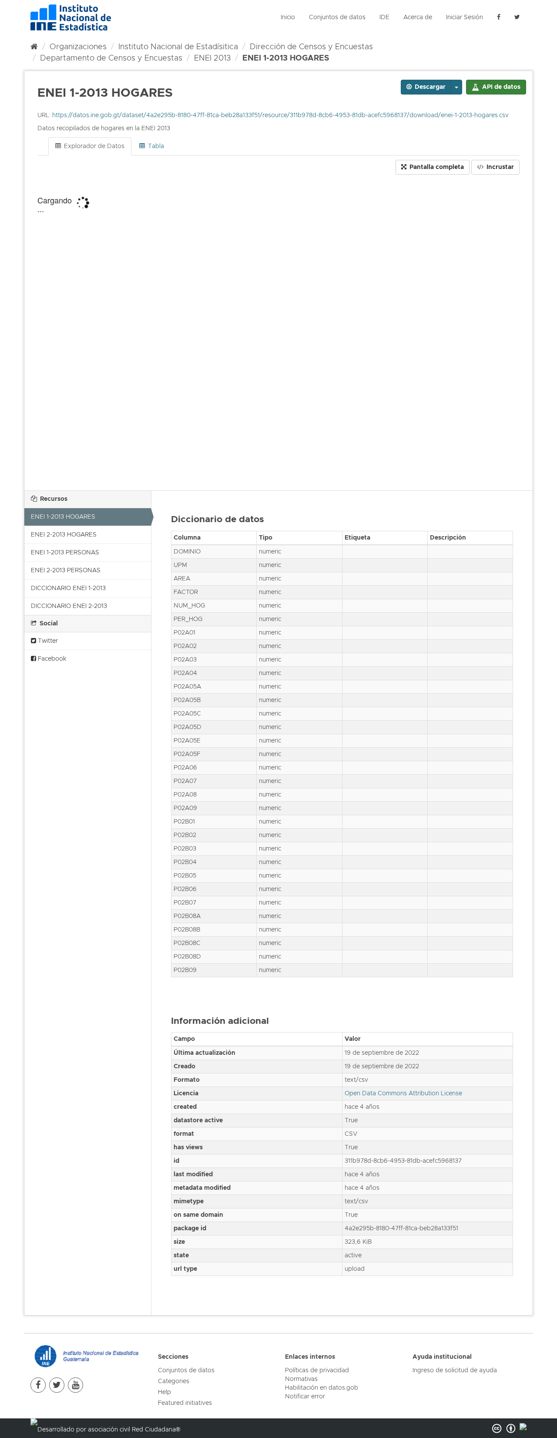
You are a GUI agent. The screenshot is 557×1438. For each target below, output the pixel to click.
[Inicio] (34, 47)
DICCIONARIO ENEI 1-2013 (68, 588)
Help (164, 1392)
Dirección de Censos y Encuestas (311, 47)
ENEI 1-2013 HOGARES (285, 58)
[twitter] (56, 1385)
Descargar (429, 87)
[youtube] (75, 1385)
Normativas (301, 1379)
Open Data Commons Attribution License (403, 1093)
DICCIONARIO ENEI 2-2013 (69, 606)
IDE (384, 17)
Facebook (51, 659)
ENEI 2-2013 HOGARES (64, 535)
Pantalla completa (436, 167)
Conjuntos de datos (337, 17)
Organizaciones (78, 47)
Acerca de (417, 17)
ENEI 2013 (212, 58)
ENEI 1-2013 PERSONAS (65, 553)
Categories (173, 1381)
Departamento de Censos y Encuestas (111, 58)
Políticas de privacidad (317, 1370)
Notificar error (305, 1397)
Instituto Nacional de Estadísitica (178, 47)
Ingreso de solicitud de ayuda (455, 1370)
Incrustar (499, 167)
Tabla (155, 146)
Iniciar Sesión (464, 17)
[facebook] (498, 17)
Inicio (288, 17)
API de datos (500, 87)
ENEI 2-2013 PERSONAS (66, 570)
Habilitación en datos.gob (321, 1388)
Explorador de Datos (93, 146)
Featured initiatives (185, 1403)
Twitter (47, 641)
